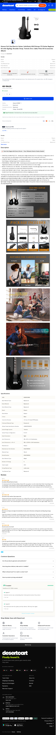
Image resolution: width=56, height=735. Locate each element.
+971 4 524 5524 (10, 712)
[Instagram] (46, 667)
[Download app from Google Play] (7, 725)
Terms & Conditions (47, 718)
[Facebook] (52, 667)
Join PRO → (5, 130)
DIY (34, 9)
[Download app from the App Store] (18, 725)
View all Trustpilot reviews (28, 613)
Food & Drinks (21, 9)
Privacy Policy (49, 721)
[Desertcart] (8, 5)
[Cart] (52, 5)
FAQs (51, 726)
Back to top (28, 644)
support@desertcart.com (12, 706)
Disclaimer (50, 723)
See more (3, 144)
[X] (49, 667)
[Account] (49, 5)
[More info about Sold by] (21, 103)
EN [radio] (27, 1)
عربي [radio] (30, 1)
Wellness (4, 9)
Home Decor (12, 9)
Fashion (29, 9)
